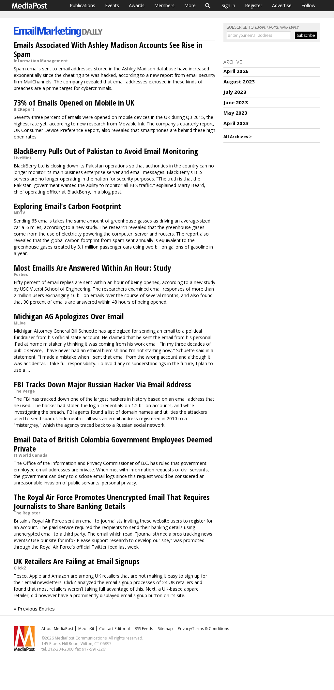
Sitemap (165, 628)
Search (208, 5)
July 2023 (234, 92)
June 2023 (235, 102)
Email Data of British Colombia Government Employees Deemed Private (113, 444)
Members (164, 5)
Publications (82, 5)
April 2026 (236, 71)
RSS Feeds (144, 628)
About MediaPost (57, 628)
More (190, 5)
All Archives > (237, 136)
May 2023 (235, 112)
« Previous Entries (34, 608)
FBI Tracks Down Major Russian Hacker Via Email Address (102, 384)
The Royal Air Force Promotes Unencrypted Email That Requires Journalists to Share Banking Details (112, 501)
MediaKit (86, 628)
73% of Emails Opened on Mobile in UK (74, 102)
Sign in (228, 5)
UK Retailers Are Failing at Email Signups (77, 561)
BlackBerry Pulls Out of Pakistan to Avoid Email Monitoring (106, 151)
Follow (308, 5)
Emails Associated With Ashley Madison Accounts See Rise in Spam (108, 49)
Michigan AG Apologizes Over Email (69, 316)
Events (112, 5)
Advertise (282, 5)
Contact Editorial (114, 628)
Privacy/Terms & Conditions (203, 628)
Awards (136, 5)
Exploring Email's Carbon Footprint (67, 206)
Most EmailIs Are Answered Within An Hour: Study (92, 267)
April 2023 (236, 123)
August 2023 (239, 81)
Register (253, 5)
